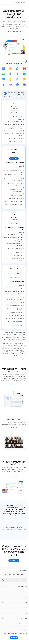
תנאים (20, 633)
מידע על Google (14, 633)
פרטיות (25, 633)
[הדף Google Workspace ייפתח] (19, 2)
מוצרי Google (6, 633)
